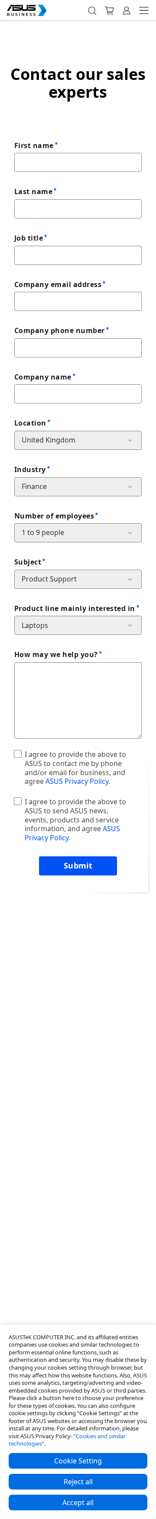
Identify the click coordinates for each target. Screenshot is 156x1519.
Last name (33, 191)
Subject (27, 562)
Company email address (57, 284)
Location (30, 423)
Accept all (78, 1502)
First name (34, 145)
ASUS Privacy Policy (77, 781)
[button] (92, 10)
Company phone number (59, 330)
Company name (43, 377)
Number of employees (54, 516)
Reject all (78, 1481)
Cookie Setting (78, 1461)
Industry (30, 469)
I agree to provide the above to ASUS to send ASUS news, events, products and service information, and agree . (75, 819)
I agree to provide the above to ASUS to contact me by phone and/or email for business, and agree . (75, 768)
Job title (28, 238)
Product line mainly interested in (74, 608)
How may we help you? (56, 654)
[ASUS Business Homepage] (27, 10)
